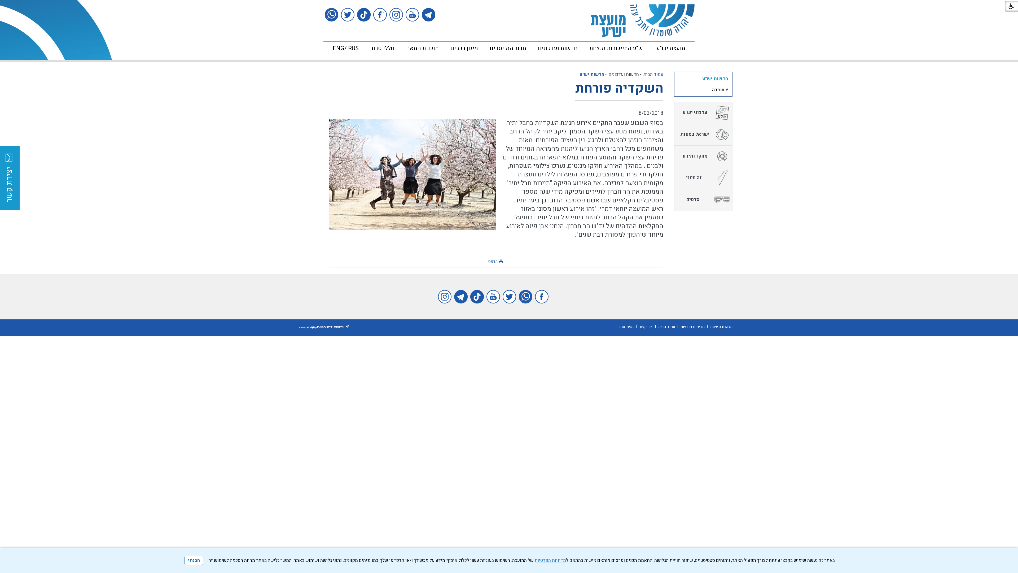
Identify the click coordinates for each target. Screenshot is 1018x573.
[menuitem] (671, 48)
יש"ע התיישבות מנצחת (617, 48)
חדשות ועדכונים (558, 48)
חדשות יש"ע (592, 74)
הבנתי (194, 560)
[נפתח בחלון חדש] (428, 14)
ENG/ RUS (346, 48)
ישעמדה (720, 89)
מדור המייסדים (508, 48)
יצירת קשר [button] (9, 184)
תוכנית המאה (422, 48)
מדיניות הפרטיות (550, 560)
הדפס (493, 261)
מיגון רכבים (464, 48)
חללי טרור (382, 48)
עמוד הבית (653, 74)
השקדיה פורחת (619, 88)
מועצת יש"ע (670, 48)
